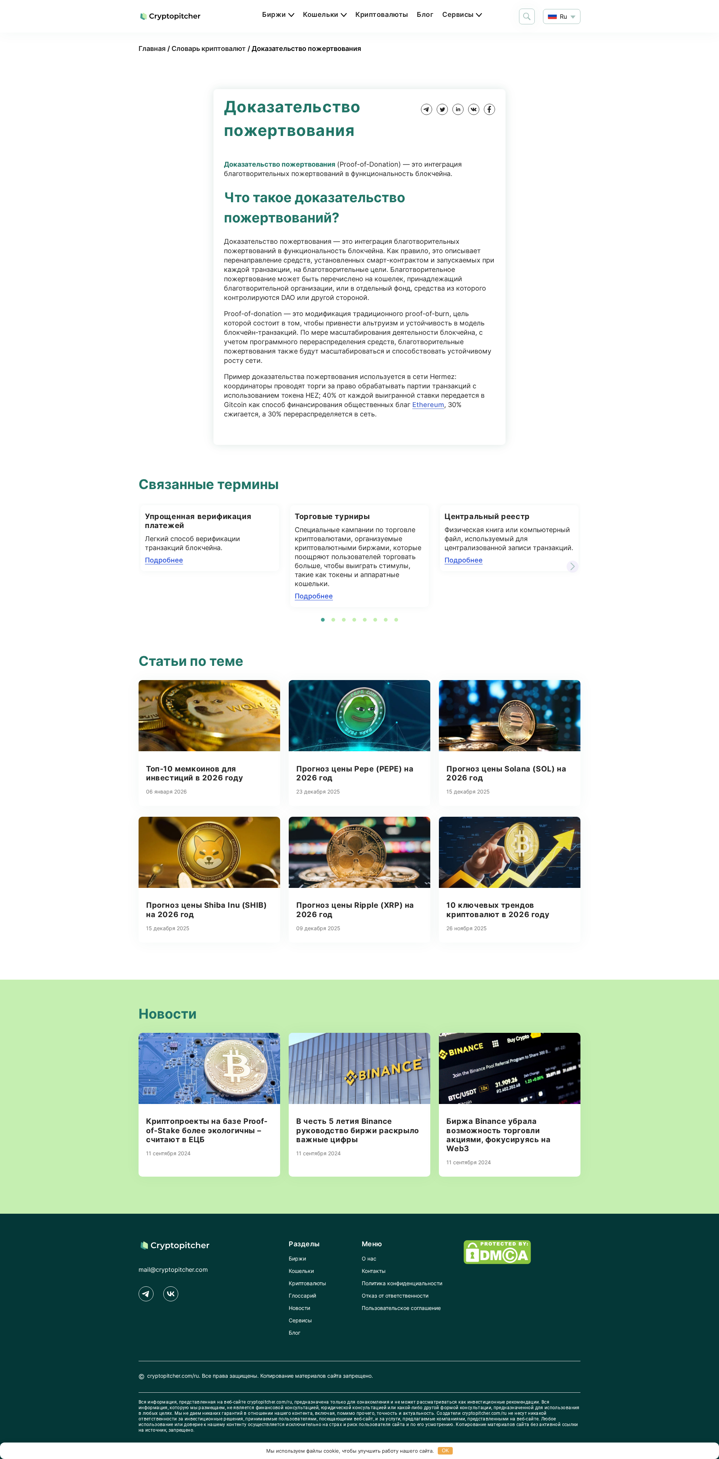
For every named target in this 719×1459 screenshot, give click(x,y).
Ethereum (428, 405)
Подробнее (164, 560)
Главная (152, 48)
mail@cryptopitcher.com (173, 1269)
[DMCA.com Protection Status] (497, 1262)
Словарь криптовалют (209, 48)
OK (445, 1450)
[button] (573, 567)
